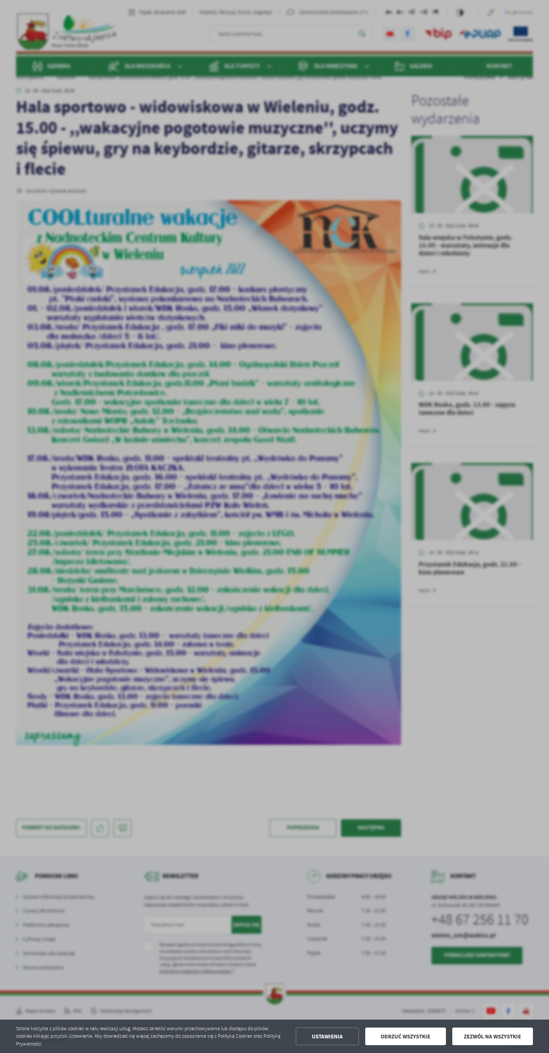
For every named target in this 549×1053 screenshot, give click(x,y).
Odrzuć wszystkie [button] (405, 1036)
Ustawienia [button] (327, 1036)
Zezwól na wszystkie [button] (492, 1036)
